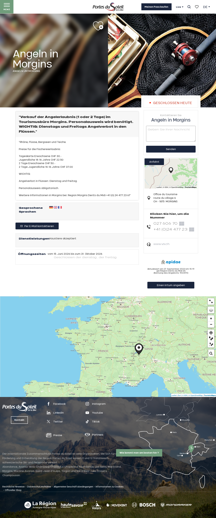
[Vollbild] (211, 301)
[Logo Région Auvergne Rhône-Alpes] (40, 505)
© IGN (184, 395)
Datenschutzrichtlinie (39, 486)
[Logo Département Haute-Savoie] (74, 505)
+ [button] (211, 318)
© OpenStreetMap (196, 395)
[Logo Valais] (96, 505)
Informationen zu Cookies (109, 486)
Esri (179, 395)
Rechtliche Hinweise (13, 486)
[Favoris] (197, 7)
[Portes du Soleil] (108, 6)
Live (178, 7)
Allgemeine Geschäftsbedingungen (73, 486)
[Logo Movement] (117, 505)
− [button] (211, 324)
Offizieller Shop (13, 490)
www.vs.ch (161, 244)
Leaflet (173, 395)
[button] (189, 6)
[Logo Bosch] (143, 505)
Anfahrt (154, 161)
